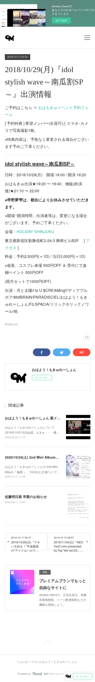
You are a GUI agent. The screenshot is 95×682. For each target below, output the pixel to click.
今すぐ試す (61, 20)
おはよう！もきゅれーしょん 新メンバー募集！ (41, 417)
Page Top (47, 642)
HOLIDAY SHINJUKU (35, 231)
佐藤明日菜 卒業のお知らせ (26, 496)
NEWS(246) (11, 324)
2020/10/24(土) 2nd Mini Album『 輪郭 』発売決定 (45, 457)
